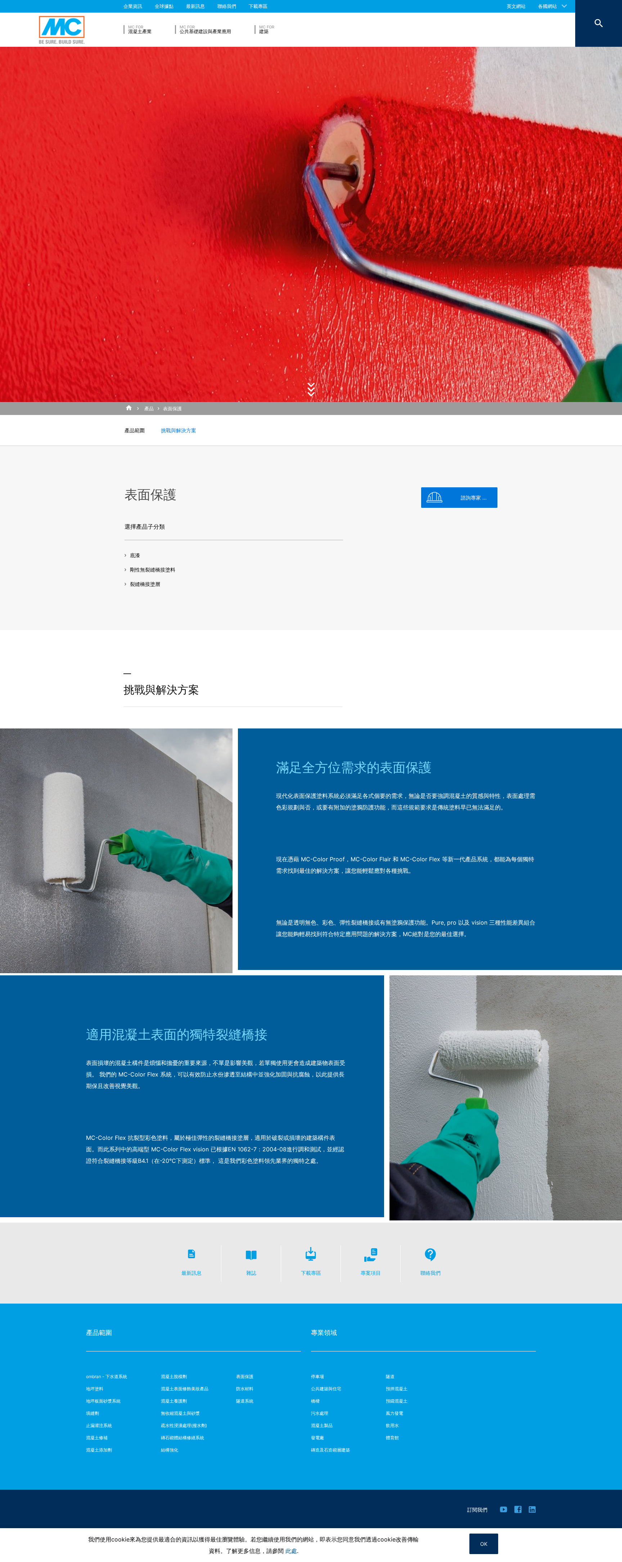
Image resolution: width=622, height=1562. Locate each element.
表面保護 (172, 408)
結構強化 (169, 1450)
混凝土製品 (322, 1425)
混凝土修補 (97, 1437)
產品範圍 (135, 430)
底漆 (135, 555)
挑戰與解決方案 (178, 430)
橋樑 (315, 1401)
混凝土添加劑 (99, 1450)
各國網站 (547, 6)
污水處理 (319, 1413)
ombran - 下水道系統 (106, 1376)
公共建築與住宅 (326, 1388)
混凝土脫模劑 (174, 1376)
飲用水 (392, 1425)
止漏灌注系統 (99, 1425)
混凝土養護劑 (174, 1401)
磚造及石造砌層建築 (330, 1450)
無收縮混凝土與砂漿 (180, 1413)
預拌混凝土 (396, 1388)
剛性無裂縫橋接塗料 (152, 569)
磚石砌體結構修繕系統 (182, 1437)
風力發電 (394, 1413)
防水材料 (244, 1388)
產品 (149, 408)
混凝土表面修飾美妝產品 (184, 1388)
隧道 (390, 1376)
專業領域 (324, 1332)
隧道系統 (244, 1401)
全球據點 (164, 6)
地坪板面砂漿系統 (103, 1401)
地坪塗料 (94, 1388)
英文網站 (516, 6)
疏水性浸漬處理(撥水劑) (184, 1425)
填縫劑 (92, 1413)
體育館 (392, 1437)
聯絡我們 (226, 6)
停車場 (317, 1376)
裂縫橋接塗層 (145, 584)
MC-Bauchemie (62, 30)
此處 (291, 1550)
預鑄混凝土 (396, 1401)
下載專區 (258, 6)
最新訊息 (195, 6)
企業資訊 (132, 6)
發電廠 (317, 1437)
